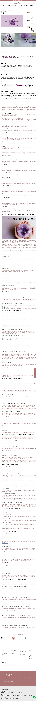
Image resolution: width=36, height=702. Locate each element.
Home (4, 5)
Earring (10, 698)
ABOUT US (31, 5)
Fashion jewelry (21, 5)
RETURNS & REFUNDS (23, 651)
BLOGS (30, 650)
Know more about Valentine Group (9, 681)
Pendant (16, 698)
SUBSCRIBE (20, 667)
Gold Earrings (11, 692)
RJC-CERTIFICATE (13, 650)
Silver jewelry (14, 5)
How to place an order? (34, 373)
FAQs (3, 650)
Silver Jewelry (2, 695)
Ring (18, 698)
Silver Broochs (12, 695)
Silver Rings (30, 695)
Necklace (13, 698)
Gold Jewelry (2, 692)
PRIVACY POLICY (22, 654)
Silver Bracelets (7, 695)
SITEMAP (12, 653)
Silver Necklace (21, 695)
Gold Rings (20, 692)
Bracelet (7, 698)
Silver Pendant (26, 695)
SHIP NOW (27, 5)
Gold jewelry (8, 5)
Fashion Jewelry (3, 698)
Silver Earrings (17, 695)
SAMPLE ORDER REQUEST (17, 7)
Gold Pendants (16, 692)
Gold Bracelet (7, 692)
